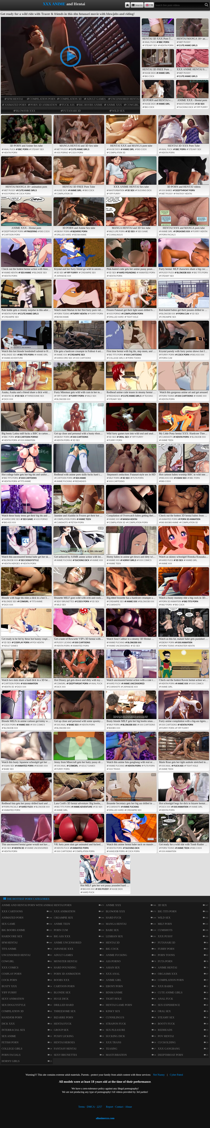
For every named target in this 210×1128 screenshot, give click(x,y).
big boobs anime (91, 104)
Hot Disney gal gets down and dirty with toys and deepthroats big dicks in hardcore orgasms (79, 665)
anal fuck (150, 42)
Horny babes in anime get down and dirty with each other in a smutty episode (132, 542)
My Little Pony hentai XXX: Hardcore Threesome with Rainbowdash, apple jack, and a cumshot (184, 419)
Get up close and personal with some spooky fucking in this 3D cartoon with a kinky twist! (79, 707)
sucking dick (186, 107)
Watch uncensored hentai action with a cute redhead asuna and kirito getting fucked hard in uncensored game (132, 665)
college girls (117, 358)
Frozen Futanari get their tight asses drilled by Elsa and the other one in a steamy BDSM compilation (132, 296)
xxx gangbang (169, 1048)
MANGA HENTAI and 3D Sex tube (79, 145)
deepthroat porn (185, 190)
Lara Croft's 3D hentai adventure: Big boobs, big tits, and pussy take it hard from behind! (79, 789)
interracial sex (13, 1030)
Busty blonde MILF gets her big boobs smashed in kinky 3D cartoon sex (132, 707)
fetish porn (77, 522)
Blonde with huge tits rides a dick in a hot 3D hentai (27, 583)
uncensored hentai (125, 99)
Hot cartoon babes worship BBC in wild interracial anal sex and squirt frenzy (184, 460)
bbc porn (164, 42)
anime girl (164, 73)
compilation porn (42, 99)
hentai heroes (12, 563)
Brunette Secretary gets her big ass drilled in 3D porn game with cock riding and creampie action (132, 789)
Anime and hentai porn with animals (28, 905)
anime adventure (13, 358)
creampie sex (88, 273)
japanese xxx (63, 276)
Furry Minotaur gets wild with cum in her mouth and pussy (79, 378)
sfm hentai (15, 99)
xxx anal (61, 725)
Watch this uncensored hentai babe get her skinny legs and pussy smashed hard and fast (27, 542)
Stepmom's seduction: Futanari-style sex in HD (131, 460)
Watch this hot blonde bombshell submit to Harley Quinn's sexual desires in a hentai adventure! (27, 337)
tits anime (25, 481)
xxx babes (166, 190)
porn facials (168, 235)
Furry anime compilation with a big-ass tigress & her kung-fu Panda (184, 707)
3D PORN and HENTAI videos (158, 100)
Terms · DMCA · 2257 (90, 1106)
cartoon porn (12, 235)
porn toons (63, 314)
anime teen (167, 440)
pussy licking (64, 642)
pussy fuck (167, 273)
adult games (96, 99)
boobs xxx (114, 728)
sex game (143, 231)
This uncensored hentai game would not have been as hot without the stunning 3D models (27, 830)
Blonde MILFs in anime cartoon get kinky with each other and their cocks (27, 707)
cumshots (167, 437)
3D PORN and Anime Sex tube (26, 145)
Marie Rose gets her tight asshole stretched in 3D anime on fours (184, 748)
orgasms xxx (183, 231)
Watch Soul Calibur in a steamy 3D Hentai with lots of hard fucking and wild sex (132, 624)
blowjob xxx (25, 110)
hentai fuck (62, 848)
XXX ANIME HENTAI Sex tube (193, 69)
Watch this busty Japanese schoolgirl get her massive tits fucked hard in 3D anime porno (27, 748)
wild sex (118, 110)
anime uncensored (119, 646)
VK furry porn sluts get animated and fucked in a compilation (79, 830)
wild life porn (117, 231)
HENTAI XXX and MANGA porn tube (131, 145)
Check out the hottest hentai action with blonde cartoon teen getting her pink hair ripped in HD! (27, 254)
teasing (148, 396)
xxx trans (114, 769)
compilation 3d (71, 99)
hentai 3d (9, 396)
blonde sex (40, 273)
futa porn (138, 478)
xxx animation (27, 440)
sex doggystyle (30, 560)
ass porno (62, 153)
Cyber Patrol (176, 1074)
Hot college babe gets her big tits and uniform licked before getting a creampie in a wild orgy (27, 460)
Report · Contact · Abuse (119, 1106)
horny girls (129, 560)
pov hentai (38, 642)
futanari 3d (72, 110)
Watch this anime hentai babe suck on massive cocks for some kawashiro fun (132, 830)
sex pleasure (115, 1030)
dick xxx (8, 399)
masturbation (186, 104)
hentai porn (166, 45)
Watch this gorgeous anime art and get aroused (184, 378)
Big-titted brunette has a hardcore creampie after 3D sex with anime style (132, 583)
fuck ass (68, 104)
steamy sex (151, 45)
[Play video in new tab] (70, 18)
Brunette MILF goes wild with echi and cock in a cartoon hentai (79, 583)
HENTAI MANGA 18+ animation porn (193, 38)
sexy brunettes (65, 601)
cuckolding (167, 1042)
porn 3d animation (44, 104)
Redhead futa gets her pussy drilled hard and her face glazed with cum (27, 789)
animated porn (15, 104)
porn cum (183, 314)
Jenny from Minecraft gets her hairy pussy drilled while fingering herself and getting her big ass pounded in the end (79, 748)
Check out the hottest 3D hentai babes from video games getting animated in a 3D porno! (184, 501)
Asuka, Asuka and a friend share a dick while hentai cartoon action (27, 378)
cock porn (77, 153)
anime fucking (64, 481)
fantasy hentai (184, 194)
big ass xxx (198, 355)
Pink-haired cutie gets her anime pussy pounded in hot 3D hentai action (132, 254)
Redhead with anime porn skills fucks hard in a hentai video (79, 460)
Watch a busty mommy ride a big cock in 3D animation (184, 583)
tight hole (132, 317)
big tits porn (201, 273)
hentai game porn (119, 1005)
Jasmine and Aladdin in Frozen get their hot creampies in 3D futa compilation (79, 501)
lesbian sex (114, 936)
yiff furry (202, 107)
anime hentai (11, 273)
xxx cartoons (83, 358)
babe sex (74, 725)
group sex (61, 1030)
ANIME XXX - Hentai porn (192, 100)
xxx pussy (103, 889)
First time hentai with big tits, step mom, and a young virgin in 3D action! (132, 337)
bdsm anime (80, 235)
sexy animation (13, 998)
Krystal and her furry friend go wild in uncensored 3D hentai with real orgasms (79, 254)
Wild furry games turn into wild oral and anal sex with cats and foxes (132, 419)
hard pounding (127, 273)
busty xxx (9, 986)
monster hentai (186, 646)
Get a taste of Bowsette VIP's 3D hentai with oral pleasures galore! (79, 624)
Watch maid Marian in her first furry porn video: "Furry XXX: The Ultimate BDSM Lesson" (79, 296)
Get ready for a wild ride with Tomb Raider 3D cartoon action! (184, 830)
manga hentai (130, 519)
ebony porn (63, 231)
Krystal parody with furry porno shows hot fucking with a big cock (184, 337)
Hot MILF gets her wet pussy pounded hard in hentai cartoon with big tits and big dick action (105, 871)
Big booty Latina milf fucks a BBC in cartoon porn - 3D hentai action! (27, 419)
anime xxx (114, 104)
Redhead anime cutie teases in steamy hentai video (132, 378)
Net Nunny (159, 1074)
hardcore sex (64, 358)
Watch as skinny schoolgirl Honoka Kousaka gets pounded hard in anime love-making (184, 542)
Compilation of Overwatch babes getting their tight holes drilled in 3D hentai (132, 501)
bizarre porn (80, 231)
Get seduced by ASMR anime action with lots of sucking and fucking (79, 542)
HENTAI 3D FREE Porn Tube (158, 69)
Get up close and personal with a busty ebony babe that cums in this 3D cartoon (79, 419)
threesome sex (35, 396)
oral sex (124, 437)
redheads (114, 396)
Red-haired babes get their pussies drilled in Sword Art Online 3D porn (184, 296)
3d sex (200, 104)
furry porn (96, 314)
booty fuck (166, 1023)
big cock (149, 76)
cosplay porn (21, 642)
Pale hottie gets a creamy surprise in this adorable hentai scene (27, 296)
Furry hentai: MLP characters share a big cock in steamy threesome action (184, 254)
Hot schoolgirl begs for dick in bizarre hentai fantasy (184, 789)
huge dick (150, 73)
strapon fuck (116, 1023)
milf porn (114, 478)
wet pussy (184, 42)
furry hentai (200, 231)
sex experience (169, 1005)
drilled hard (63, 235)
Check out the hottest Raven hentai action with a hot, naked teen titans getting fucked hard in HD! (184, 665)
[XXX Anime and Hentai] (127, 5)
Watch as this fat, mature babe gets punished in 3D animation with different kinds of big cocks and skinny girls (184, 624)
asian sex (181, 478)
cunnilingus (116, 235)
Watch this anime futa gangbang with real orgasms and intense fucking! (132, 748)
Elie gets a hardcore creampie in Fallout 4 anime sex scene (79, 337)
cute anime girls (188, 45)
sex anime (26, 273)
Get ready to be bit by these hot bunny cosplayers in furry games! (27, 624)
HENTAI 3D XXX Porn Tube (158, 38)
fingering (31, 231)
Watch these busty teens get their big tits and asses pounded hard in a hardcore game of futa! (27, 501)
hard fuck (167, 560)
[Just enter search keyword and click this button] (206, 5)
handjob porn (117, 851)
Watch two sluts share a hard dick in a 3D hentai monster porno (27, 665)
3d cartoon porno (27, 437)
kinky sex (113, 1011)
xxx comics (145, 560)
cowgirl (132, 104)
